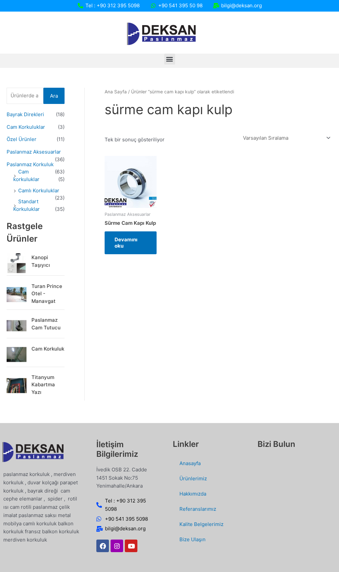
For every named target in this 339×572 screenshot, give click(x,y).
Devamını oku (126, 242)
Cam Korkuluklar (26, 127)
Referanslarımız (197, 509)
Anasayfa (190, 463)
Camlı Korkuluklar (38, 190)
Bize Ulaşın (192, 539)
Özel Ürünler (21, 139)
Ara (54, 96)
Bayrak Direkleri (25, 114)
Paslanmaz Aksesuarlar (34, 152)
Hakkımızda (192, 494)
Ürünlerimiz (193, 478)
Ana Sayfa (116, 91)
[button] (169, 59)
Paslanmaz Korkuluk (30, 164)
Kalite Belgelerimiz (201, 524)
